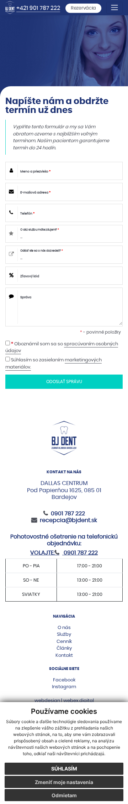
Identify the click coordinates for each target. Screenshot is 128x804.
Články (64, 648)
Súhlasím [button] (64, 769)
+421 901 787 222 (38, 8)
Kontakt (64, 655)
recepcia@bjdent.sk (68, 520)
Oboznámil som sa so (61, 347)
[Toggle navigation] (114, 8)
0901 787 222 (68, 513)
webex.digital (78, 700)
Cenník (64, 641)
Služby (64, 634)
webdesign (47, 700)
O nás (64, 627)
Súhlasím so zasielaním (53, 363)
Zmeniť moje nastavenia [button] (64, 782)
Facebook (64, 679)
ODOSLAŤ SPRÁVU (64, 381)
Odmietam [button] (64, 795)
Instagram (64, 686)
